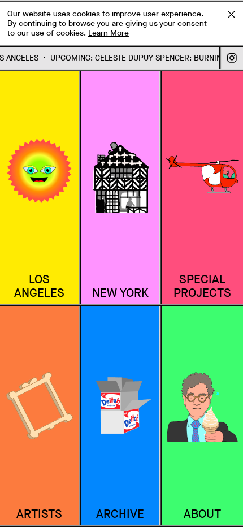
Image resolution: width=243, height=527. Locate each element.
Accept (231, 14)
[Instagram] (232, 58)
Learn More (108, 33)
